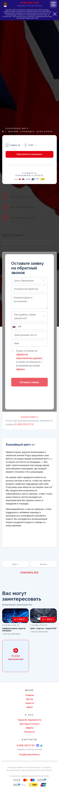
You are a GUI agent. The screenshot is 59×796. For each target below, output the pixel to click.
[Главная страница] (5, 4)
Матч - (15, 564)
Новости (29, 703)
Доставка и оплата (29, 724)
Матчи (29, 699)
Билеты (43, 564)
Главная (29, 695)
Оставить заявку (29, 382)
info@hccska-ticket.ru (29, 754)
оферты (20, 369)
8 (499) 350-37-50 (29, 3)
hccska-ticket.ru (29, 416)
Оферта (29, 728)
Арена (29, 707)
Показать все (29, 572)
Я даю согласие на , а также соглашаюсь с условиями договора (29, 360)
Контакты (29, 732)
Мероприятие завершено (29, 154)
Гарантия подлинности (29, 720)
